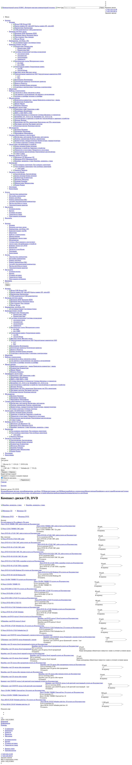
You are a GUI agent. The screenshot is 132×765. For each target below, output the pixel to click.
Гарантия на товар (15, 214)
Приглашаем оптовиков (17, 216)
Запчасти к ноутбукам (16, 172)
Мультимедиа (14, 128)
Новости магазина (9, 478)
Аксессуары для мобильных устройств (22, 144)
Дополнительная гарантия (18, 205)
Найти (7, 285)
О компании (9, 729)
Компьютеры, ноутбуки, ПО (19, 41)
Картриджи (13, 163)
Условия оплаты (14, 209)
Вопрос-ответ (10, 748)
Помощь (4, 725)
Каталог (8, 20)
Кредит (11, 211)
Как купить (9, 207)
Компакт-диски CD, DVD (18, 155)
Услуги (7, 192)
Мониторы (13, 89)
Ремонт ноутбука (15, 198)
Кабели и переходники (17, 91)
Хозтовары (13, 187)
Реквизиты (9, 730)
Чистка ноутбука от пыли (18, 203)
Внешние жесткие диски (18, 31)
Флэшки (12, 22)
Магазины (8, 736)
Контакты (8, 218)
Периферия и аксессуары (18, 107)
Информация (5, 723)
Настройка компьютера (17, 196)
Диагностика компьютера (18, 194)
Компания (4, 721)
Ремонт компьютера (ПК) (18, 199)
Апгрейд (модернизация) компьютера (22, 201)
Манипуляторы (14, 98)
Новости (8, 732)
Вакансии (8, 734)
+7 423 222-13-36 (111, 9)
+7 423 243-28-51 (111, 11)
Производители (10, 750)
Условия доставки (15, 212)
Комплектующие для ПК (18, 44)
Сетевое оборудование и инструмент (22, 135)
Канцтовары (13, 189)
